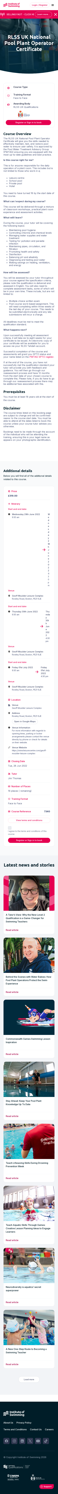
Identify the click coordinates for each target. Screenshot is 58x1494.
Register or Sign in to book (28, 122)
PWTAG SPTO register (41, 356)
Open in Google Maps (25, 721)
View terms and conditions (29, 820)
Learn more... (43, 14)
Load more (29, 1379)
